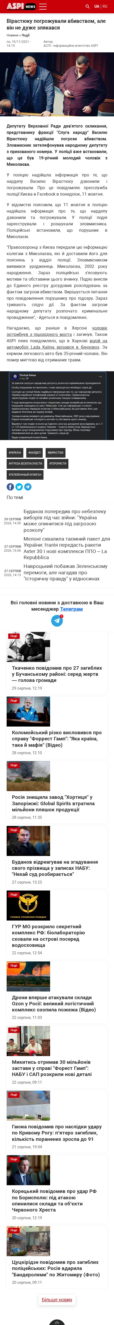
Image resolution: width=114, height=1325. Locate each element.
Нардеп (35, 452)
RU (105, 6)
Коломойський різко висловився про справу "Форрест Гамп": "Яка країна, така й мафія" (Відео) (57, 739)
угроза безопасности (26, 463)
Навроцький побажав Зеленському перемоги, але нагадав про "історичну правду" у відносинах (65, 572)
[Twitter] (19, 487)
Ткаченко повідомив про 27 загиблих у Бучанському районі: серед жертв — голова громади (57, 674)
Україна (15, 452)
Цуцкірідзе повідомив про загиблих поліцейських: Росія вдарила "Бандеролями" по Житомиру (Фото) (56, 1268)
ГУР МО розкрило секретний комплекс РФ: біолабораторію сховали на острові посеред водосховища (48, 936)
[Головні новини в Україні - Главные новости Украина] (21, 6)
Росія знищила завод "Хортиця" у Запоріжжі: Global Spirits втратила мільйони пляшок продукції (53, 803)
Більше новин (57, 1299)
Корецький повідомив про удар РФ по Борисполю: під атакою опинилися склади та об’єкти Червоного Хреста (54, 1200)
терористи (58, 463)
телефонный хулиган (25, 474)
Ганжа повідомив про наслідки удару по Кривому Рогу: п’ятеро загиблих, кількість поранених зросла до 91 (57, 1133)
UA (96, 6)
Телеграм (71, 609)
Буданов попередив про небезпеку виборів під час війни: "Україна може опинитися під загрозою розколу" (65, 521)
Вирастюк (56, 452)
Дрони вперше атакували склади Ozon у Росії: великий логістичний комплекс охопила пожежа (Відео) (54, 1004)
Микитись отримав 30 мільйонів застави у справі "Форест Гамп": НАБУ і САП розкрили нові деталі (52, 1068)
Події (25, 35)
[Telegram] (28, 487)
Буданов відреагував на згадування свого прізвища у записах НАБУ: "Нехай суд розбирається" (55, 868)
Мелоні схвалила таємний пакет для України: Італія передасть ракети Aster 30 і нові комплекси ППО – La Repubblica (67, 548)
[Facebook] (10, 487)
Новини (12, 35)
